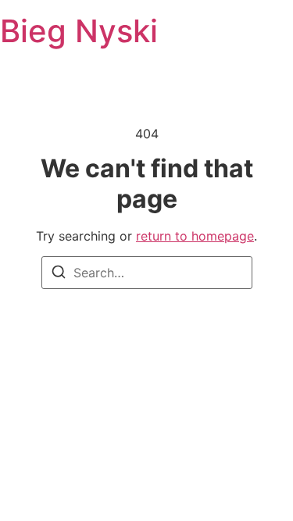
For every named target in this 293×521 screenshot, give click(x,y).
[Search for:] (146, 272)
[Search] (58, 274)
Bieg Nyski (79, 31)
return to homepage (195, 236)
